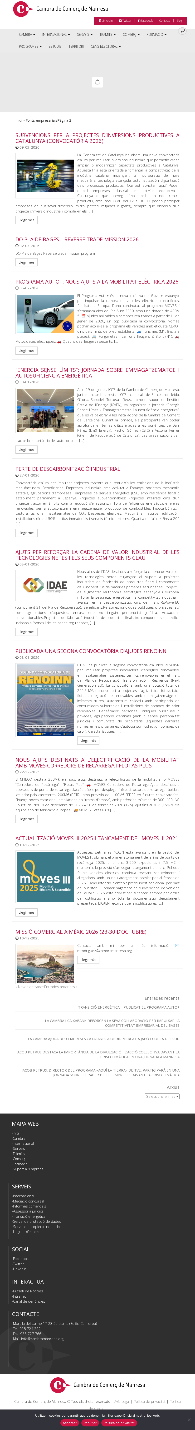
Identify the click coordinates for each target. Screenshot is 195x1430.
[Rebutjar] (189, 1419)
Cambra (26, 34)
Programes (29, 46)
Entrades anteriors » (60, 986)
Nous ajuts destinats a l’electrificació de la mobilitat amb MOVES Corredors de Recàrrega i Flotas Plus (97, 762)
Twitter (127, 21)
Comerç (130, 34)
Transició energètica (29, 1216)
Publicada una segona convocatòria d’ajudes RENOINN (90, 650)
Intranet (19, 1296)
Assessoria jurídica (28, 1211)
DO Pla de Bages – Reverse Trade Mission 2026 (77, 239)
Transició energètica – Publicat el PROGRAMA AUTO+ (129, 1007)
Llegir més (26, 220)
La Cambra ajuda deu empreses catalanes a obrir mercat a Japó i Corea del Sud (104, 1038)
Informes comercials (29, 1206)
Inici (18, 120)
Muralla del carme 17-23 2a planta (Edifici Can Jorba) (55, 1323)
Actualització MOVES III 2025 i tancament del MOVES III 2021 (96, 838)
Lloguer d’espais (26, 1231)
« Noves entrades (29, 986)
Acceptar (70, 1423)
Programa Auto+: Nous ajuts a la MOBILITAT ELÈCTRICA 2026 (97, 281)
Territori (76, 46)
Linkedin (107, 21)
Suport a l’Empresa (28, 1168)
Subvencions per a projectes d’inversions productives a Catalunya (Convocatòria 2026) (97, 137)
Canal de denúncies (29, 1301)
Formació (155, 34)
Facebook (146, 21)
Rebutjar (90, 1423)
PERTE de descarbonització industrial (67, 468)
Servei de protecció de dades (37, 1221)
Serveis (83, 34)
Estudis (55, 46)
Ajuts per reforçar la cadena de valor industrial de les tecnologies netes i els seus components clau (97, 554)
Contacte (164, 21)
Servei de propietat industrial (36, 1226)
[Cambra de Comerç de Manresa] (60, 11)
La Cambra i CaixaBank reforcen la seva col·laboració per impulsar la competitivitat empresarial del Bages (112, 1023)
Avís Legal (122, 1401)
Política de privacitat (150, 1401)
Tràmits (106, 34)
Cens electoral (104, 46)
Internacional (55, 34)
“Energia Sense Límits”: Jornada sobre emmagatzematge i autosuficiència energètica (97, 372)
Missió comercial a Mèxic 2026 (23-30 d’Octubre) (80, 931)
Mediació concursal (28, 1201)
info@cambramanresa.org (42, 1338)
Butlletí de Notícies (28, 1291)
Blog (179, 21)
